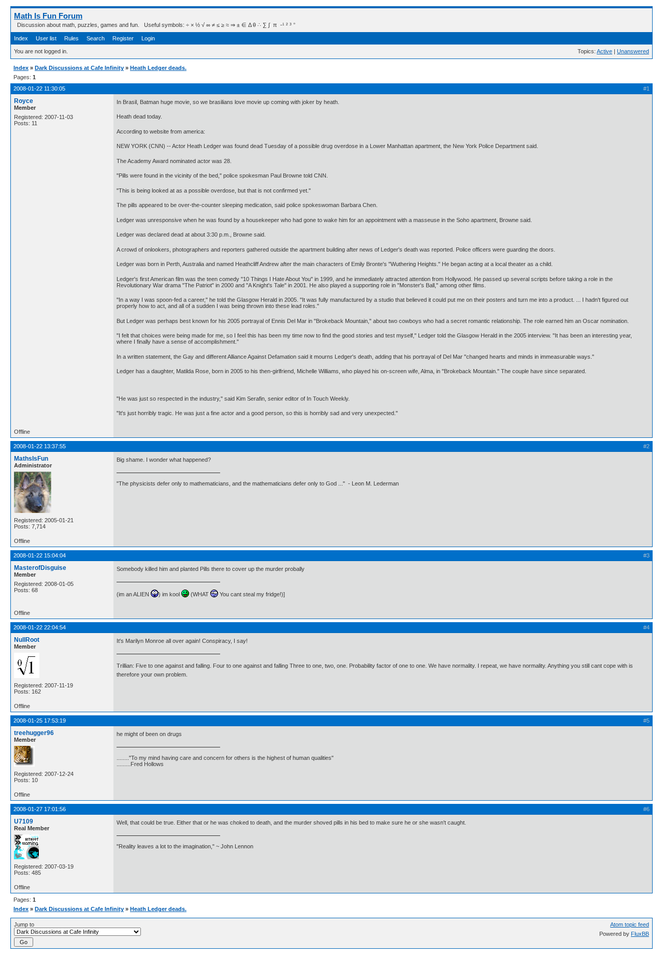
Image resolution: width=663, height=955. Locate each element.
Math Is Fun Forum (48, 15)
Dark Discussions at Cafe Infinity (79, 68)
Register (123, 38)
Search (96, 38)
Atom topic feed (629, 924)
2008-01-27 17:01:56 (39, 809)
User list (46, 38)
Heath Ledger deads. (158, 68)
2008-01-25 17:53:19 (39, 720)
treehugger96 (34, 733)
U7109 (23, 821)
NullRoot (26, 639)
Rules (71, 38)
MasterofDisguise (40, 567)
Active (604, 51)
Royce (23, 101)
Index (21, 38)
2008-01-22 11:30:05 (39, 88)
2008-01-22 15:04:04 (39, 555)
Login (148, 38)
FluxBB (640, 934)
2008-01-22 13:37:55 (39, 446)
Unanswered (633, 51)
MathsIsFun (31, 458)
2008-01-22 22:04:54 (39, 627)
